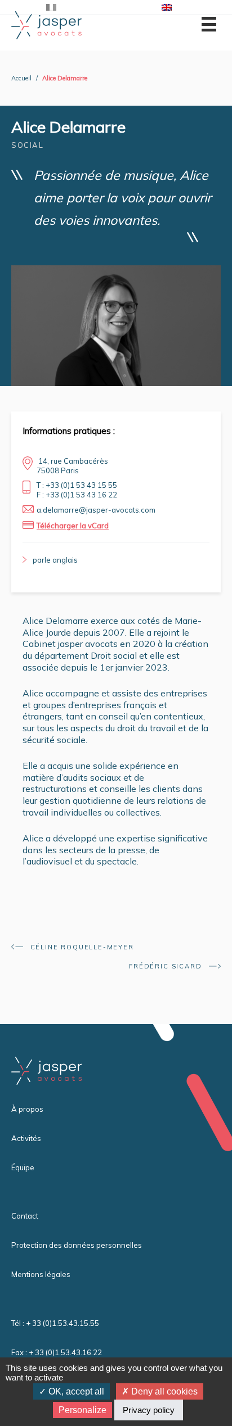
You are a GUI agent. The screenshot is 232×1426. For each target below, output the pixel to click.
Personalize (82, 1410)
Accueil (21, 78)
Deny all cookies (163, 1391)
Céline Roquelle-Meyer (81, 947)
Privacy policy (149, 1410)
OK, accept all (75, 1391)
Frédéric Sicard (166, 966)
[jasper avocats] (46, 24)
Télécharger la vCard (73, 525)
